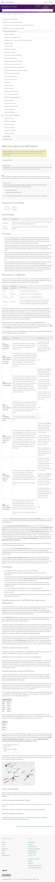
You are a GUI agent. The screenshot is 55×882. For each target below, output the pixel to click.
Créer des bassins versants (10, 79)
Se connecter (50, 2)
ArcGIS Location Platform (34, 848)
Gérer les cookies (32, 879)
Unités (28, 327)
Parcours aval (7, 82)
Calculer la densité (8, 88)
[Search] (44, 2)
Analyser (9, 14)
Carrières (30, 861)
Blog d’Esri (30, 863)
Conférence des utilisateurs (34, 865)
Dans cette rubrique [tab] (7, 160)
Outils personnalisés (9, 133)
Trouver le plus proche (9, 109)
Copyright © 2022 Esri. (7, 879)
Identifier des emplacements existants (13, 61)
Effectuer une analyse (9, 34)
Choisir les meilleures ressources (12, 73)
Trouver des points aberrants (11, 94)
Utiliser (3, 14)
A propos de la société (33, 859)
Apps (3, 853)
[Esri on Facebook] (5, 875)
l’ (20, 819)
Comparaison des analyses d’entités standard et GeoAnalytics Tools (18, 25)
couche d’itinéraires (19, 550)
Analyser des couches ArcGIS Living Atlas (12, 22)
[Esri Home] (4, 871)
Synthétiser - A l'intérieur (10, 52)
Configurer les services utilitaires (38, 195)
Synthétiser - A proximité (10, 49)
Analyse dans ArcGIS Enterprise (10, 19)
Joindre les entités (8, 46)
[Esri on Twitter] (3, 875)
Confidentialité (24, 879)
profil (37, 327)
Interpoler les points (9, 100)
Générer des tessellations (10, 121)
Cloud (3, 851)
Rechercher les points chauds (11, 91)
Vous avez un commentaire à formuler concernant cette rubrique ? (36, 826)
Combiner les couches (9, 127)
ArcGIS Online (31, 842)
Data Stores (5, 848)
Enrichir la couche (8, 85)
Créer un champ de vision (10, 76)
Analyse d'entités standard (18, 14)
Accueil (4, 842)
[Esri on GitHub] (8, 875)
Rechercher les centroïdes (10, 58)
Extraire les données (9, 118)
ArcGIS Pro (30, 844)
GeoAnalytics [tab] (7, 136)
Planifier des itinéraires (9, 112)
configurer (27, 322)
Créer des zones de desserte (11, 106)
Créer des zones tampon (10, 103)
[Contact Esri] (10, 875)
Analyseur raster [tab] (8, 139)
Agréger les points (8, 43)
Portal (3, 844)
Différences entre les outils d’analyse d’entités (13, 28)
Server (3, 846)
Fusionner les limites (9, 124)
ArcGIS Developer (32, 851)
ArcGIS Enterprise (9, 2)
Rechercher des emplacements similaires (14, 67)
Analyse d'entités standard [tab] (10, 31)
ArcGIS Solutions (32, 853)
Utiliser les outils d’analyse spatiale (12, 37)
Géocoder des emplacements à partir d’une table (16, 70)
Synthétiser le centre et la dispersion (12, 55)
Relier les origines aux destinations (12, 115)
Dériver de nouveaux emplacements (12, 64)
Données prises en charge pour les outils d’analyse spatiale (18, 40)
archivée (21, 151)
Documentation (6, 855)
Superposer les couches (10, 130)
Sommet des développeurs (34, 867)
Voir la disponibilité (42, 397)
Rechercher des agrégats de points (12, 97)
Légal (37, 879)
